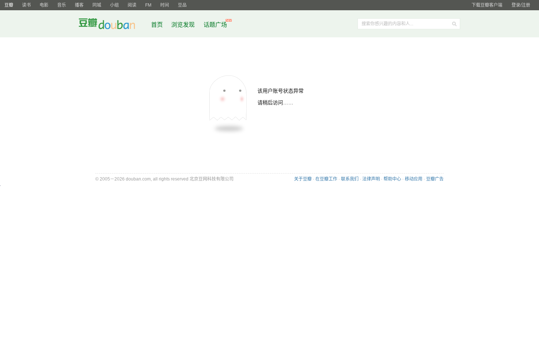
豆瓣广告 (435, 179)
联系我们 (350, 179)
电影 (44, 5)
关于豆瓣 (303, 179)
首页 (157, 25)
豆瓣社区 (112, 25)
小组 (114, 5)
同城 (96, 5)
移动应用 (413, 179)
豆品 (182, 5)
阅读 (132, 5)
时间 (164, 5)
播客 (79, 5)
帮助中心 (392, 179)
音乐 (61, 5)
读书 (26, 5)
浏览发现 (183, 25)
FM (148, 5)
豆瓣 (8, 5)
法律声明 (371, 179)
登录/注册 (520, 5)
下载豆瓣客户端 (487, 5)
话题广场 (215, 25)
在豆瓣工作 (326, 179)
